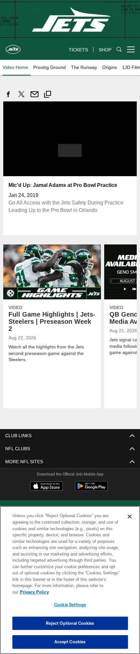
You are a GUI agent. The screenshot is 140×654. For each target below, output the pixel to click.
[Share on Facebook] (8, 97)
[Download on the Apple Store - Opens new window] (46, 486)
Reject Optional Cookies (70, 623)
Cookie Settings (70, 604)
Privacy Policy (84, 592)
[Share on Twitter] (21, 97)
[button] (69, 150)
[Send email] (34, 97)
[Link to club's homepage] (13, 47)
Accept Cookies (70, 641)
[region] (70, 583)
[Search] (119, 49)
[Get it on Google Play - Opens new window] (91, 489)
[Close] (129, 523)
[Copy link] (47, 95)
